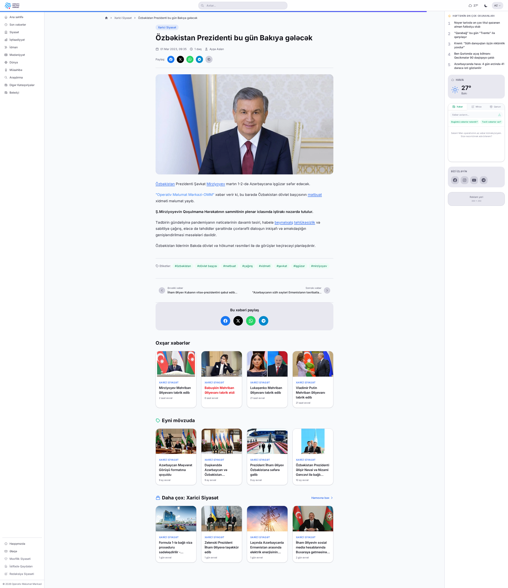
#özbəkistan (183, 266)
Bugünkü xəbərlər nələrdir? (464, 122)
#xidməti (264, 266)
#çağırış (247, 266)
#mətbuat (229, 266)
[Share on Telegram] (199, 59)
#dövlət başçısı (207, 266)
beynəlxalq (284, 222)
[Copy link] (209, 59)
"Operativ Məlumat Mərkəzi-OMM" (185, 194)
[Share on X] (180, 59)
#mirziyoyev (319, 266)
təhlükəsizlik (304, 222)
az (496, 5)
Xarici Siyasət (123, 17)
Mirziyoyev (216, 184)
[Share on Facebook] (170, 59)
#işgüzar (299, 266)
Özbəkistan (165, 184)
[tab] (457, 106)
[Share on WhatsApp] (189, 59)
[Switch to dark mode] (486, 5)
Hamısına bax (320, 497)
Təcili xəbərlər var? (491, 122)
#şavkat (282, 266)
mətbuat (315, 194)
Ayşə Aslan (217, 49)
